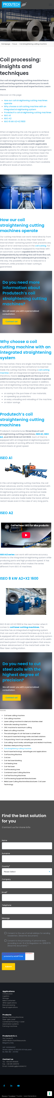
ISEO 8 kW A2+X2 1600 (14, 121)
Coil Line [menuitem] (7, 757)
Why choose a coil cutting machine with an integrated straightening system (25, 108)
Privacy (4, 1096)
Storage (6, 998)
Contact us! (12, 321)
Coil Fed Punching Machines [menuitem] (15, 775)
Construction (8, 994)
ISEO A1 (7, 115)
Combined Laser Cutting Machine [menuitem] (17, 772)
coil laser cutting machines (24, 627)
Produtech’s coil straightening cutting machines (27, 112)
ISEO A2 (7, 118)
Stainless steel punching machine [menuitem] (17, 745)
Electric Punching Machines (13, 1017)
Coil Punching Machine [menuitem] (13, 754)
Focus (14, 44)
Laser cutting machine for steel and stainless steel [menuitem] (23, 721)
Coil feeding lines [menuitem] (10, 763)
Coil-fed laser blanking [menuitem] (13, 760)
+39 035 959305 (12, 1062)
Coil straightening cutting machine (33, 44)
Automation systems (11, 1024)
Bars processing (9, 1005)
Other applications (10, 1003)
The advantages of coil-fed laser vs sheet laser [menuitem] (22, 733)
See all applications (10, 1007)
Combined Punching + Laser (13, 1022)
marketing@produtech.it (17, 1066)
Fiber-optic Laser (9, 1019)
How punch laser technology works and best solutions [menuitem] (24, 736)
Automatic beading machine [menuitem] (15, 724)
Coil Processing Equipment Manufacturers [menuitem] (20, 778)
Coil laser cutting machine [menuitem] (14, 715)
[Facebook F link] (4, 1085)
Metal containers (9, 1000)
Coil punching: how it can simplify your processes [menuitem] (23, 739)
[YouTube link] (18, 1085)
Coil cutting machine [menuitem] (12, 718)
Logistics (6, 996)
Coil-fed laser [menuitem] (9, 766)
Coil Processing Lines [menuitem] (12, 769)
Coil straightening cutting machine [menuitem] (17, 748)
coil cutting (40, 245)
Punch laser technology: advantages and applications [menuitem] (25, 751)
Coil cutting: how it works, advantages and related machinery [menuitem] (28, 742)
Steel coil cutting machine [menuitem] (14, 730)
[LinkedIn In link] (11, 1085)
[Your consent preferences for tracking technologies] (49, 1093)
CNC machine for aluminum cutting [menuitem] (18, 727)
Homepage (5, 44)
